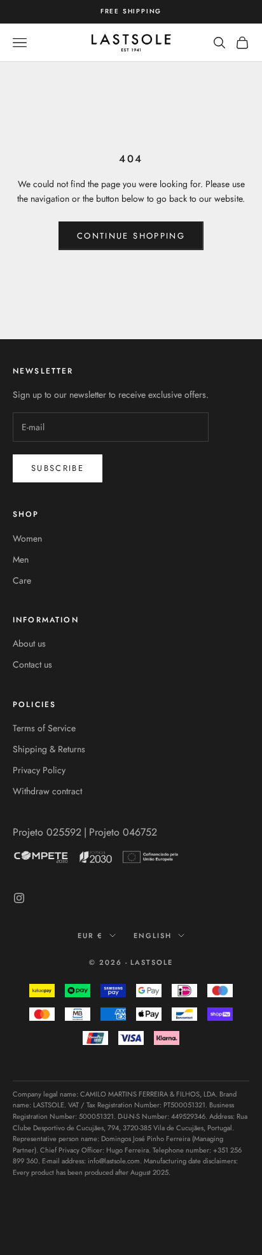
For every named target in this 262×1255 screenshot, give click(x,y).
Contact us (32, 664)
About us (29, 643)
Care (22, 580)
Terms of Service (44, 728)
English (153, 935)
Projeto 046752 (123, 832)
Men (21, 559)
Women (27, 538)
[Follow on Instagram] (19, 898)
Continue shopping (131, 236)
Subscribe (57, 468)
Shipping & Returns (49, 749)
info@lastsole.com (114, 1161)
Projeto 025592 (47, 832)
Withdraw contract (47, 791)
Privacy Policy (39, 770)
